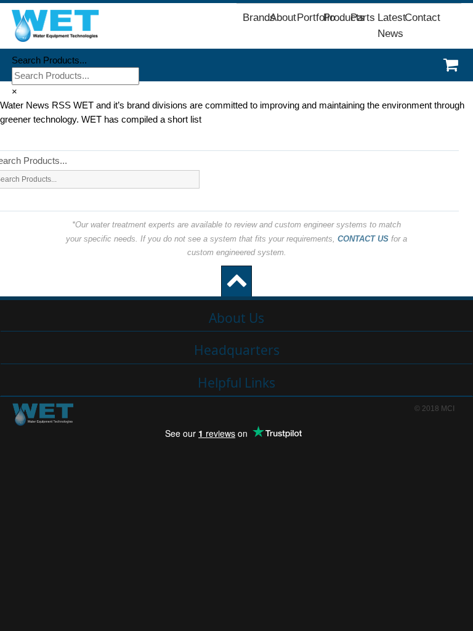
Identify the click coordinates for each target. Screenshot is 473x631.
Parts (362, 17)
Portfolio (316, 17)
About (283, 17)
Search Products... (49, 60)
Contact (422, 17)
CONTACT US (363, 238)
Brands (259, 17)
